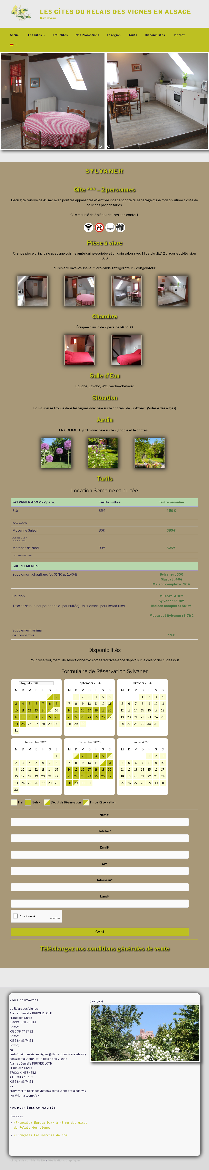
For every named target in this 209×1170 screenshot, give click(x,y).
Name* (105, 815)
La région (114, 35)
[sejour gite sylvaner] (126, 291)
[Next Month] (164, 742)
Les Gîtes (35, 35)
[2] (104, 146)
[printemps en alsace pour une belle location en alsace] (150, 453)
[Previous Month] (15, 683)
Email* (104, 847)
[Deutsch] (13, 45)
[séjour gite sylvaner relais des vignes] (79, 291)
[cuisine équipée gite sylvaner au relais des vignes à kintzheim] (173, 291)
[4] (151, 1058)
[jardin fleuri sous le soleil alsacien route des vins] (103, 453)
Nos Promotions (87, 35)
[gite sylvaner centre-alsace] (32, 291)
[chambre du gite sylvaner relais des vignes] (79, 350)
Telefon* (104, 831)
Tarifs (132, 35)
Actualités (60, 35)
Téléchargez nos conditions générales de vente (104, 948)
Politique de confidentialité (27, 1160)
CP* (104, 863)
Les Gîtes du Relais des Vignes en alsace (115, 12)
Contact (179, 35)
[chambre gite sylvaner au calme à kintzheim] (126, 350)
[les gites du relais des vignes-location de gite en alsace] (56, 453)
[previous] (5, 101)
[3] (108, 146)
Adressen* (104, 880)
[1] (100, 146)
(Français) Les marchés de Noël (41, 1135)
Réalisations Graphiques (64, 1160)
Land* (104, 896)
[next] (203, 101)
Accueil (15, 35)
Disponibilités (155, 35)
